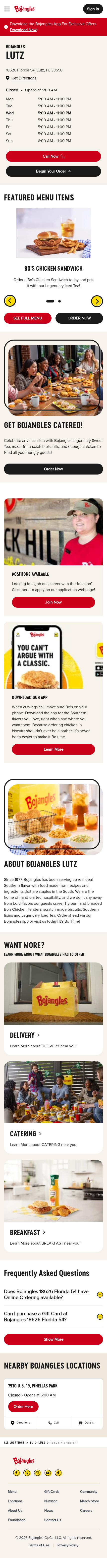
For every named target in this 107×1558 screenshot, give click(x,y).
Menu (12, 1492)
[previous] (7, 298)
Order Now (53, 469)
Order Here (23, 1406)
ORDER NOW (79, 318)
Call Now (50, 156)
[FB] (17, 1473)
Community (88, 1492)
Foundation (16, 1520)
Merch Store (89, 1501)
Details (89, 1423)
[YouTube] (48, 1473)
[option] (53, 248)
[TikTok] (58, 1473)
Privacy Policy (67, 1545)
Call (56, 1423)
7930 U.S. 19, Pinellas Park (32, 1385)
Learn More (53, 749)
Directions (23, 1423)
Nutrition (50, 1501)
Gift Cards (51, 1492)
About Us (15, 1510)
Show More (53, 1339)
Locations (15, 1501)
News (48, 1510)
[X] (27, 1473)
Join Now (53, 602)
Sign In (93, 8)
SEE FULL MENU (27, 318)
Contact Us (52, 1520)
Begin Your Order (51, 171)
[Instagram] (38, 1473)
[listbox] (53, 248)
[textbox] (56, 27)
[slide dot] (50, 301)
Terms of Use (39, 1545)
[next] (100, 304)
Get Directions (23, 78)
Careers (86, 1510)
